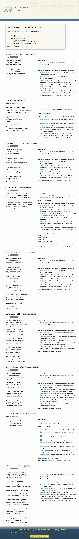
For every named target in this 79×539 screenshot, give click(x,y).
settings (44, 67)
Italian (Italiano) (45, 90)
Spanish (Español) (46, 454)
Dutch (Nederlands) (46, 80)
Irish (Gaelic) (44, 399)
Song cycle (17, 40)
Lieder (46, 64)
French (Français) (46, 86)
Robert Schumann (23, 31)
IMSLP (11, 46)
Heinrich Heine (44, 62)
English (44, 84)
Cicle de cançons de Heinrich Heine (27, 36)
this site (23, 532)
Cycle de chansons (23, 41)
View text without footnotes (44, 232)
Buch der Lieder (66, 62)
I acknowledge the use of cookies (39, 536)
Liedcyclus (23, 38)
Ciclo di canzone (23, 43)
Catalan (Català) (46, 72)
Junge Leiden (44, 197)
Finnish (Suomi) (45, 442)
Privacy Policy (49, 530)
